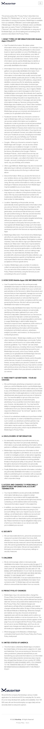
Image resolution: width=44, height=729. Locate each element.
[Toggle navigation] (40, 3)
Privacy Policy (20, 723)
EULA (27, 723)
